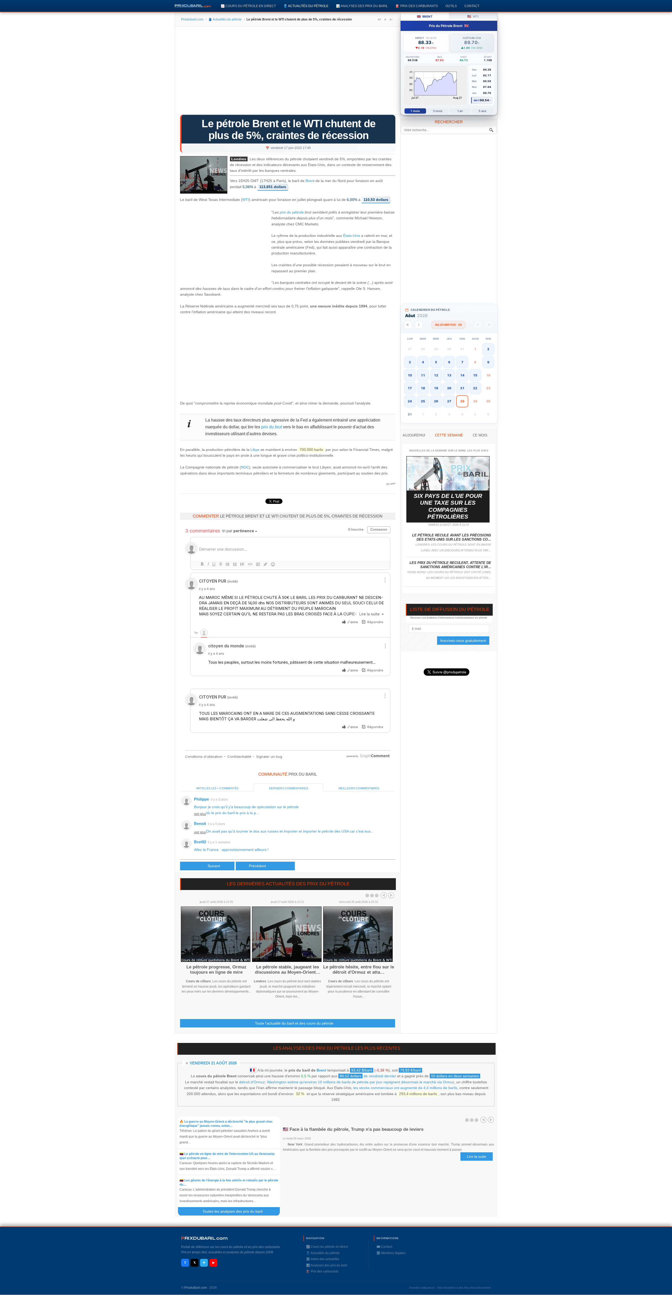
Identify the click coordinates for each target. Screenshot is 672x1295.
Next (391, 895)
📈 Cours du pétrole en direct (248, 6)
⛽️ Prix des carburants (417, 6)
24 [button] (410, 401)
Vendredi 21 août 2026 (213, 1063)
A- (391, 19)
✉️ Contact (384, 1247)
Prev (384, 895)
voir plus (200, 814)
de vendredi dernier (368, 1076)
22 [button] (475, 388)
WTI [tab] (473, 16)
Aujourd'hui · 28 (448, 325)
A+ (379, 19)
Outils (451, 6)
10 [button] (410, 375)
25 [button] (423, 401)
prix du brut (271, 427)
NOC (245, 467)
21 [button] (462, 388)
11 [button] (423, 375)
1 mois (415, 111)
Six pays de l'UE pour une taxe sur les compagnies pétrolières (448, 506)
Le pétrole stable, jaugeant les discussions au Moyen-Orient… (287, 969)
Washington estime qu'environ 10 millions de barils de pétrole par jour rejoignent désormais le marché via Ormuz (360, 1082)
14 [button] (462, 375)
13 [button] (449, 375)
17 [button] (410, 388)
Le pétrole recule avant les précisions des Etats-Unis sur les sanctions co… (451, 537)
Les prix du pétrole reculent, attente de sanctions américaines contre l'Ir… (450, 565)
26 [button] (436, 401)
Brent (310, 181)
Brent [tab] (424, 16)
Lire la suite (476, 1156)
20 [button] (449, 388)
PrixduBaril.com (195, 1287)
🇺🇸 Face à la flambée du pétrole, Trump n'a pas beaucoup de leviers (353, 1129)
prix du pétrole (292, 212)
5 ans (482, 111)
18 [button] (423, 388)
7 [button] (462, 362)
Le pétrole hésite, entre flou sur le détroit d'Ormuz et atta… (358, 969)
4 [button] (423, 362)
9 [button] (488, 362)
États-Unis (351, 235)
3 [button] (410, 362)
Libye (254, 449)
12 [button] (436, 375)
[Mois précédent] (419, 325)
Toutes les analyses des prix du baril (235, 1211)
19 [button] (436, 388)
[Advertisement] (287, 72)
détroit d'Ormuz (252, 1082)
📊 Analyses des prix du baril (362, 6)
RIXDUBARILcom (204, 1238)
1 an (460, 111)
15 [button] (475, 375)
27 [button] (449, 401)
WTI (245, 200)
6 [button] (449, 362)
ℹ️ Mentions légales (391, 1253)
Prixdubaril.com (192, 19)
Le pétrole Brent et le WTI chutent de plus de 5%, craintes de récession (288, 129)
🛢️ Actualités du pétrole (306, 6)
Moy (477, 100)
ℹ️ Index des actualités (322, 1259)
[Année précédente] (408, 325)
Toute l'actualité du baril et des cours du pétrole (294, 1023)
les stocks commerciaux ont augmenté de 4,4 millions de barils (405, 1088)
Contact (471, 6)
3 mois (438, 111)
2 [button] (488, 349)
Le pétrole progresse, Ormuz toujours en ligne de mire (216, 969)
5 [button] (436, 362)
